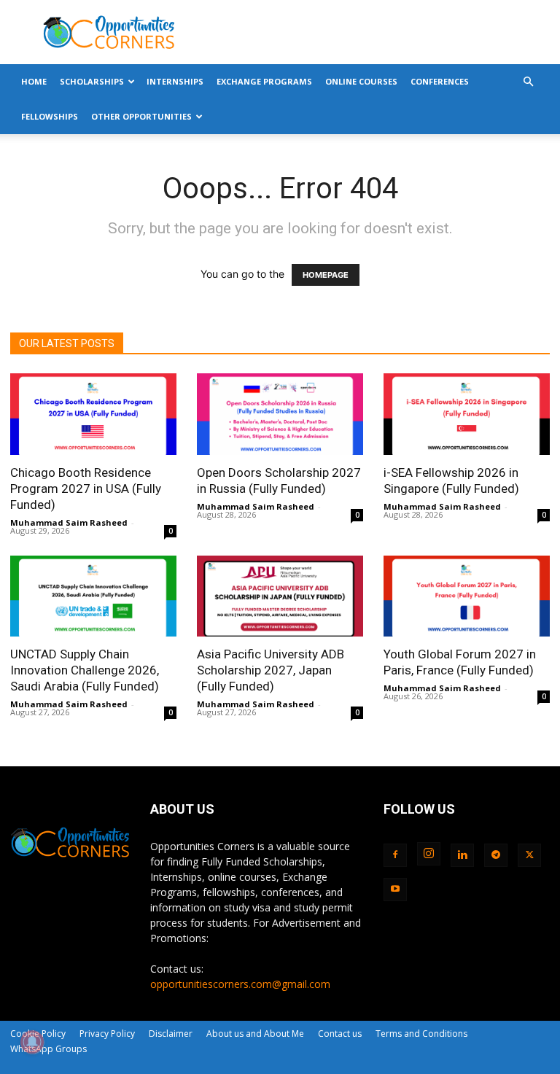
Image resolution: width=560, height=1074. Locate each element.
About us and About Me (255, 1033)
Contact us (340, 1033)
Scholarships (92, 81)
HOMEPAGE (326, 275)
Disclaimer (170, 1033)
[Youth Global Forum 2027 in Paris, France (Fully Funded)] (467, 596)
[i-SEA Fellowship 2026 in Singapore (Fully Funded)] (467, 414)
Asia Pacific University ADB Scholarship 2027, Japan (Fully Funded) (270, 670)
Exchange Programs (264, 81)
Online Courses (361, 81)
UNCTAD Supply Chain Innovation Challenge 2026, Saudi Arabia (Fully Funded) (84, 670)
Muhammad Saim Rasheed (69, 522)
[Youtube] (395, 889)
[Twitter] (529, 855)
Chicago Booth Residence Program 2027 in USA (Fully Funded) (85, 488)
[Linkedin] (462, 855)
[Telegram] (496, 855)
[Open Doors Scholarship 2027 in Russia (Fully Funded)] (280, 414)
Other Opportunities (141, 116)
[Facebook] (395, 855)
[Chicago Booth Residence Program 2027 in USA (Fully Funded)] (93, 414)
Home (34, 81)
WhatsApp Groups (48, 1049)
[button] (527, 82)
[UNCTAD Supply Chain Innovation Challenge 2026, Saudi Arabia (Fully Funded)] (93, 596)
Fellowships (49, 116)
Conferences (440, 81)
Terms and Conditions (421, 1033)
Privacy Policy (107, 1033)
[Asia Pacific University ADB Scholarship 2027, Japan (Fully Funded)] (280, 596)
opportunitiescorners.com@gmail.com (240, 984)
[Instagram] (428, 853)
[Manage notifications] (32, 1042)
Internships (175, 81)
